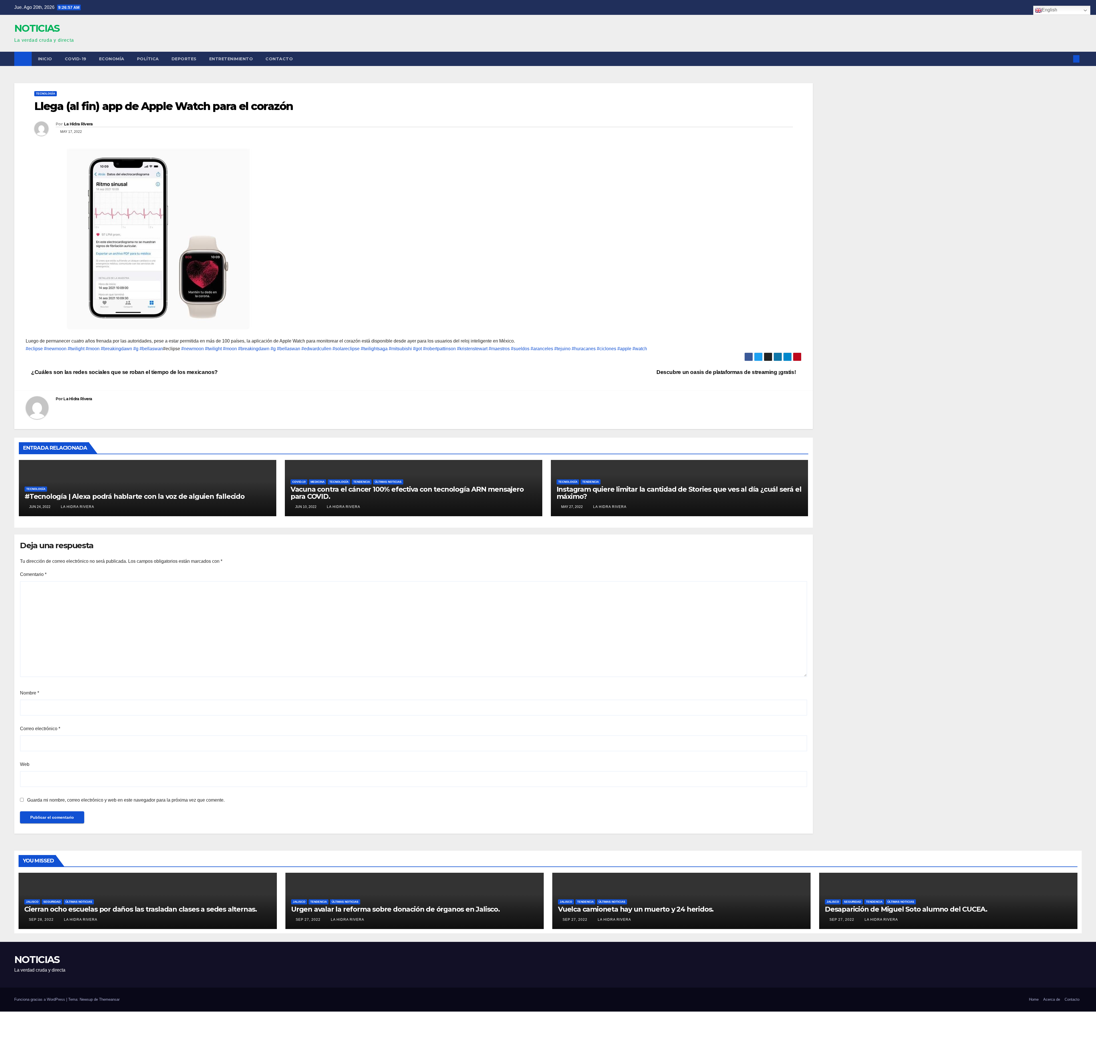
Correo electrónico (40, 728)
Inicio (45, 58)
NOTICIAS (36, 28)
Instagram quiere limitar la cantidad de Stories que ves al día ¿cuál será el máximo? (679, 493)
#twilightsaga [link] (374, 348)
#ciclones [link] (606, 348)
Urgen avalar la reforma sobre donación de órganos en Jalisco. (395, 909)
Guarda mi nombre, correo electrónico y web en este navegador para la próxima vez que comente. (126, 800)
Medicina (318, 481)
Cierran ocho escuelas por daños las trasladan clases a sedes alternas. (140, 909)
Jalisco (32, 901)
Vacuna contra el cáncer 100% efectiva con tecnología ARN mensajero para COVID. (407, 493)
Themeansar (109, 999)
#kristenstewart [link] (472, 348)
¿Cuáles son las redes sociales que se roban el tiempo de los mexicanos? (124, 372)
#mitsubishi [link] (400, 348)
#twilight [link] (76, 348)
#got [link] (417, 348)
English (1049, 9)
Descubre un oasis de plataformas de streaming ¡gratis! (726, 372)
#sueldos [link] (520, 348)
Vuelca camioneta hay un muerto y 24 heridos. (636, 909)
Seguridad (52, 901)
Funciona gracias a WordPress (40, 999)
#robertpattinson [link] (439, 348)
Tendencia (361, 481)
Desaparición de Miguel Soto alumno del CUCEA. (906, 909)
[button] (1067, 58)
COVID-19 (75, 58)
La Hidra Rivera (78, 124)
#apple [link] (624, 348)
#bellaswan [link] (151, 348)
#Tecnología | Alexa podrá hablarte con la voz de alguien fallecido (135, 496)
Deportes (184, 58)
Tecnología (45, 93)
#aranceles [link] (542, 348)
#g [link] (135, 348)
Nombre (29, 692)
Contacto (279, 58)
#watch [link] (639, 348)
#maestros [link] (499, 348)
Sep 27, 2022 (308, 920)
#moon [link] (93, 348)
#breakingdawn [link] (116, 348)
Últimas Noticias (388, 481)
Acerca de (1051, 999)
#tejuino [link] (562, 348)
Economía (111, 58)
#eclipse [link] (34, 348)
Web (24, 764)
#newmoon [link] (55, 348)
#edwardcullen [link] (316, 348)
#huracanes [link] (584, 348)
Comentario (33, 574)
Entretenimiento (231, 58)
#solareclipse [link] (346, 348)
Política (148, 58)
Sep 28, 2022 (41, 920)
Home (1034, 999)
